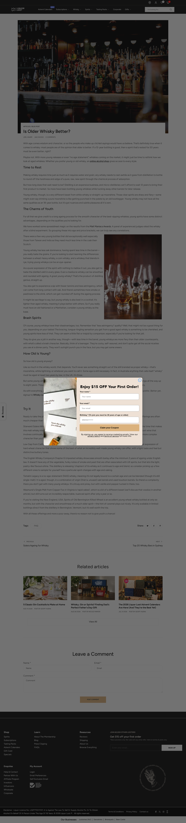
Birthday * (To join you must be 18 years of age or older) (104, 415)
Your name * (85, 392)
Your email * (85, 403)
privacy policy (94, 436)
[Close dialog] (139, 380)
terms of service (111, 436)
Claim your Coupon (109, 428)
